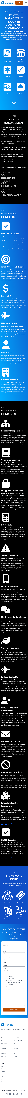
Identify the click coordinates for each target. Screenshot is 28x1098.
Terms (2, 1068)
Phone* (4, 968)
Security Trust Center (19, 1040)
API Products (4, 1048)
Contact (3, 1081)
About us (3, 1040)
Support (16, 1043)
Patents (3, 1071)
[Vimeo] (21, 1094)
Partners (16, 1051)
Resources (16, 1045)
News (15, 1058)
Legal (2, 1066)
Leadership (4, 1056)
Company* (5, 951)
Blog (15, 1053)
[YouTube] (17, 1094)
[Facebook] (14, 1094)
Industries (3, 1053)
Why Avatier (4, 1043)
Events (2, 1076)
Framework (3, 1045)
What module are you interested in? (11, 974)
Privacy (3, 1074)
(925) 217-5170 (14, 939)
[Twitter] (7, 1094)
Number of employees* (8, 956)
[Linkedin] (10, 1094)
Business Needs (5, 1051)
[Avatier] (7, 3)
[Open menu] (26, 3)
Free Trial (19, 3)
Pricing (15, 1056)
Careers (3, 1079)
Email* (4, 962)
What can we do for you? (8, 989)
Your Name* (5, 945)
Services (16, 1048)
